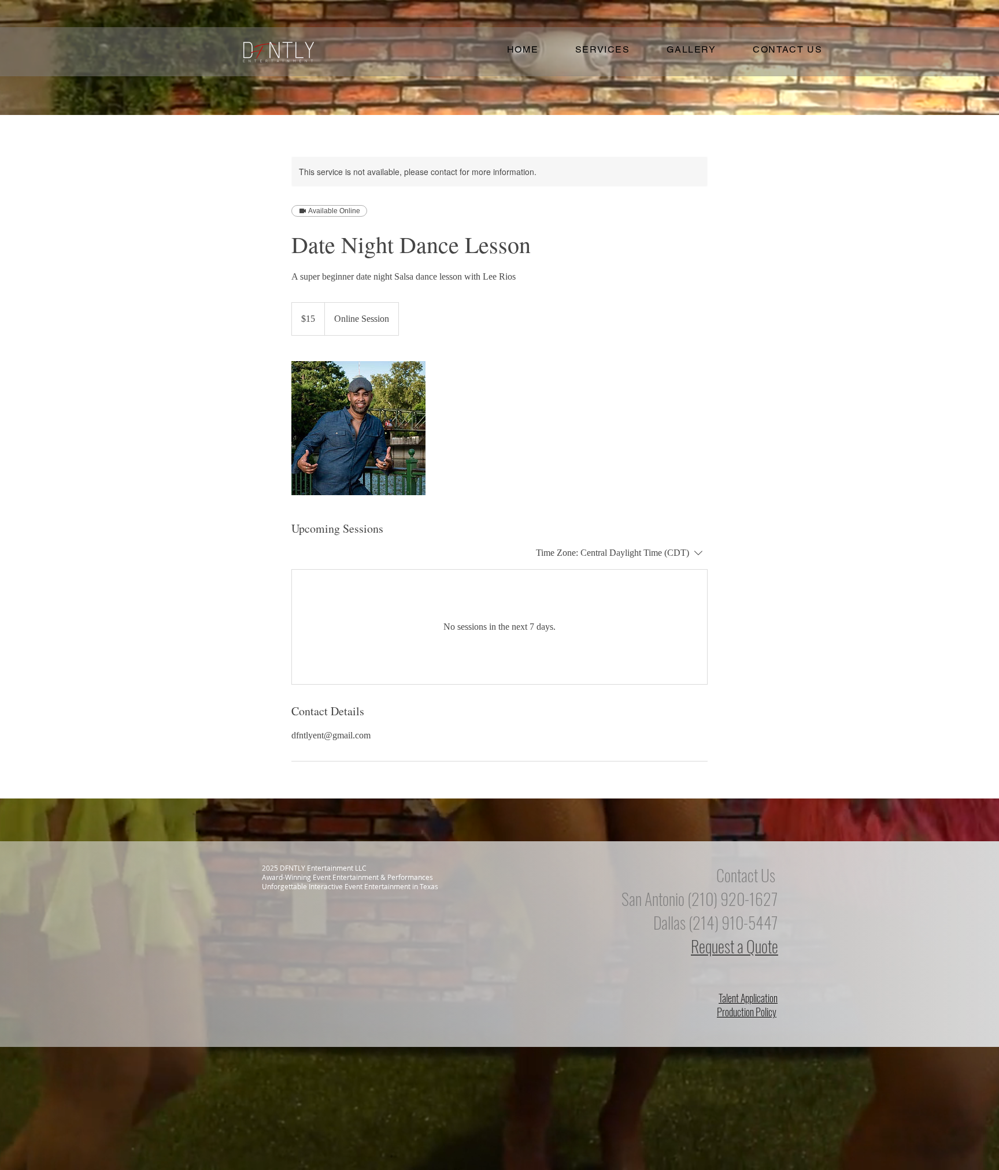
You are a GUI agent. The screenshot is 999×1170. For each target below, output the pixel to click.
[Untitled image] (358, 428)
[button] (602, 50)
